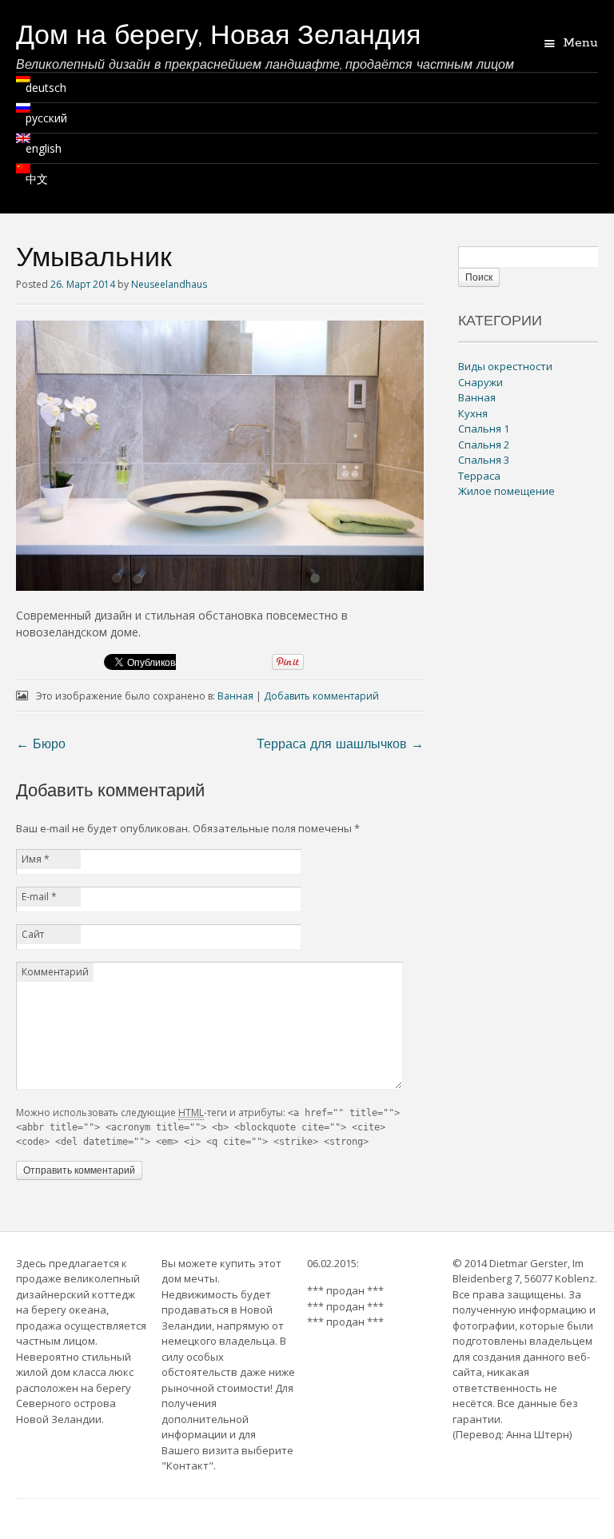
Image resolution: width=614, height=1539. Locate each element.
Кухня (473, 413)
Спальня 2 (483, 444)
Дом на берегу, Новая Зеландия (218, 37)
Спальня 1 (483, 428)
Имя (36, 859)
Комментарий (55, 972)
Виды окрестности (505, 366)
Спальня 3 (483, 460)
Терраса (479, 475)
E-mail (39, 896)
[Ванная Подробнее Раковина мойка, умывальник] (220, 586)
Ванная (235, 696)
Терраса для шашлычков (340, 745)
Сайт (33, 934)
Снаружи (480, 382)
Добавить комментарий (321, 696)
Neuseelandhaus (169, 284)
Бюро (41, 745)
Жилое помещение (506, 491)
